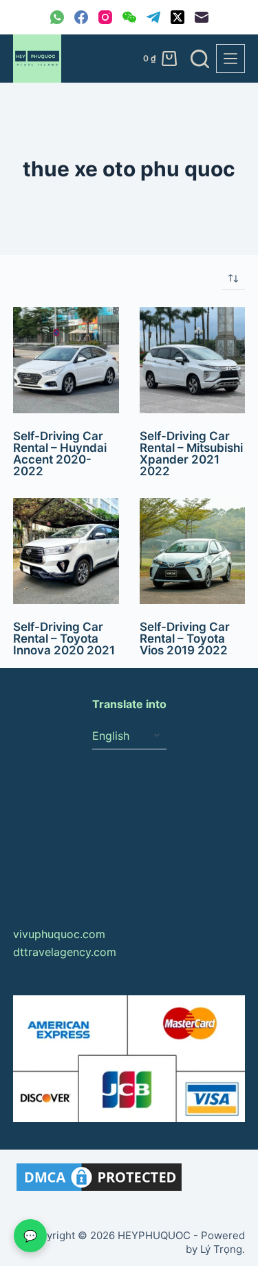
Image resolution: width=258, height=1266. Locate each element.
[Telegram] (153, 17)
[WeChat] (129, 17)
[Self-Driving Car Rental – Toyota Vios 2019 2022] (193, 551)
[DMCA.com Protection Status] (99, 1176)
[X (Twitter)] (177, 17)
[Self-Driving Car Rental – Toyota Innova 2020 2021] (66, 551)
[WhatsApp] (57, 17)
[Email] (201, 17)
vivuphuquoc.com (59, 934)
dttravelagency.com (64, 952)
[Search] (200, 59)
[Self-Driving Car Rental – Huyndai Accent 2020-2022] (66, 360)
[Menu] (230, 58)
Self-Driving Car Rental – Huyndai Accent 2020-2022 (60, 453)
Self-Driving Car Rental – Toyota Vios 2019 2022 (185, 638)
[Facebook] (81, 17)
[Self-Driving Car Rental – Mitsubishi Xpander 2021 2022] (193, 360)
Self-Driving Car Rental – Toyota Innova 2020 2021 (64, 638)
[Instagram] (105, 17)
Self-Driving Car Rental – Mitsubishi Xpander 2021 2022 (191, 453)
